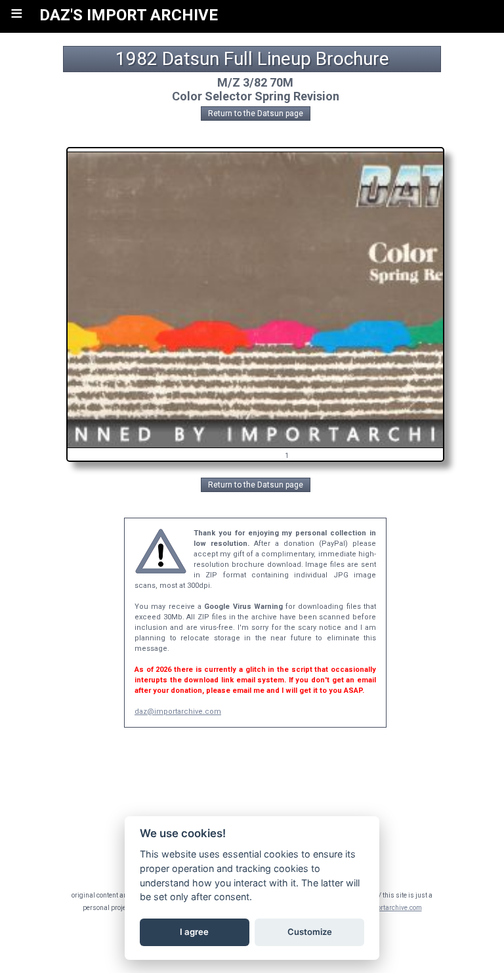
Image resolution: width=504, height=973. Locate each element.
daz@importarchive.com (178, 711)
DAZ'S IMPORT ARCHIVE (128, 15)
